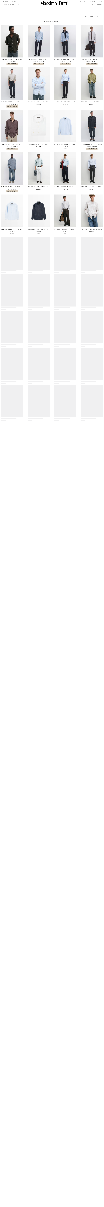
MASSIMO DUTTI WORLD (11, 5)
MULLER (5, 1)
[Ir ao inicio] (54, 3)
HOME (14, 1)
